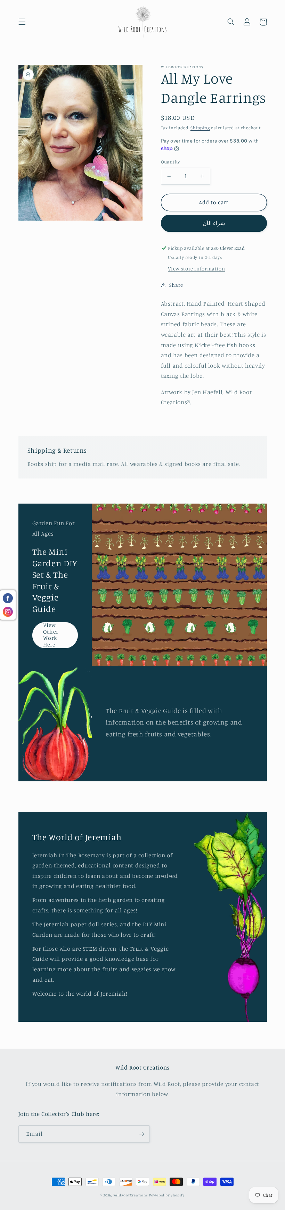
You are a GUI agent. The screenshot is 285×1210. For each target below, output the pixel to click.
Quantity (170, 161)
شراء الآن (214, 223)
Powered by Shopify (167, 1195)
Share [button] (176, 285)
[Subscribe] (141, 1133)
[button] (22, 22)
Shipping (200, 127)
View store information (196, 268)
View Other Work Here (50, 635)
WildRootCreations (130, 1195)
